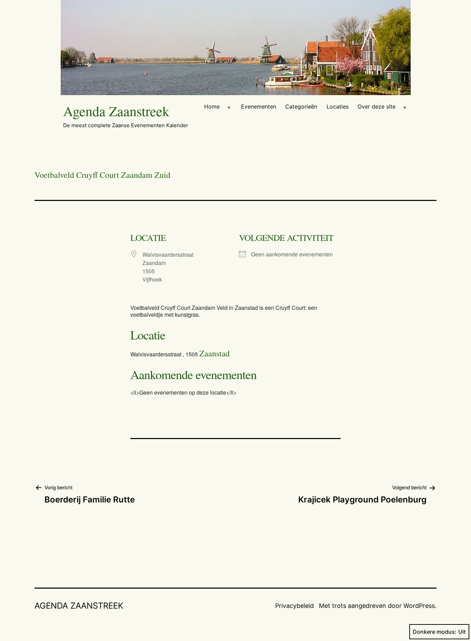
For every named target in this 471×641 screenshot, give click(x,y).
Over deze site (376, 106)
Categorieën (301, 106)
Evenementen (258, 106)
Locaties (338, 106)
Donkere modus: (435, 631)
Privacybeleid (294, 605)
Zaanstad (214, 353)
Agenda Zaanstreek (116, 111)
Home (212, 106)
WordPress (419, 605)
